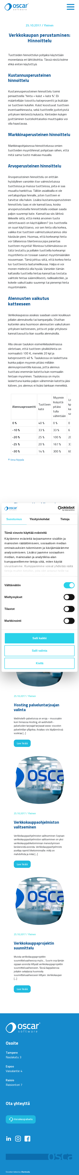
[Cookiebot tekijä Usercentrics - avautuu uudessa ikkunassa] (58, 508)
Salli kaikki (39, 638)
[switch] (69, 597)
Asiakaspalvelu (23, 1119)
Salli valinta (39, 650)
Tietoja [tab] (65, 519)
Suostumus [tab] (14, 519)
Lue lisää (22, 743)
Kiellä (39, 663)
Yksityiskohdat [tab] (39, 519)
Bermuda (25, 1171)
